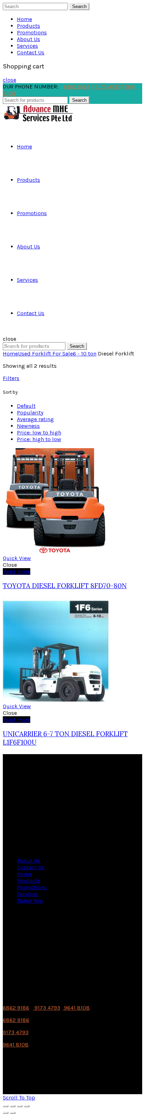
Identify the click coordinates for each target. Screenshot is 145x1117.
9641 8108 (76, 1007)
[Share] (12, 1106)
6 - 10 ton (84, 353)
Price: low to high (39, 432)
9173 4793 (107, 86)
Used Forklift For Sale (45, 353)
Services (27, 45)
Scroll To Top (19, 1097)
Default (26, 406)
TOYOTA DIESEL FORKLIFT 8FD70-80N (65, 585)
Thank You (30, 900)
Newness (28, 426)
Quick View (17, 558)
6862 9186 (76, 86)
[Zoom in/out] (27, 1106)
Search (79, 6)
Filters (11, 378)
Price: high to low (39, 439)
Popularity (30, 412)
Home (24, 19)
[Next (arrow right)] (12, 1113)
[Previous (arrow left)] (5, 1113)
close (9, 80)
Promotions (32, 32)
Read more (16, 571)
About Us (28, 39)
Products (28, 25)
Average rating (35, 419)
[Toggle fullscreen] (20, 1106)
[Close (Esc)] (5, 1106)
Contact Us (30, 52)
